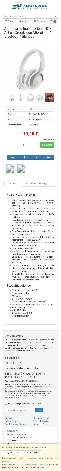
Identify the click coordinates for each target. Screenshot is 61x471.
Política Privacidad (13, 421)
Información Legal (41, 418)
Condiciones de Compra (15, 424)
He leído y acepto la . (25, 403)
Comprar (47, 144)
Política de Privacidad (12, 397)
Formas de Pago (40, 424)
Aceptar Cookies (33, 453)
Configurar (8, 453)
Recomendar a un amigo (36, 183)
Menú (10, 21)
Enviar (39, 410)
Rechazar (19, 453)
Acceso (25, 21)
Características (13, 183)
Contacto (41, 21)
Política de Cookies (35, 467)
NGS (31, 109)
